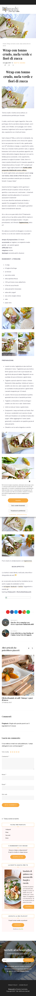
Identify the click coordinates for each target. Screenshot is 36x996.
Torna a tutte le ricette (11, 819)
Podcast (18, 925)
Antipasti (8, 829)
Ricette (16, 63)
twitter (6, 2)
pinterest (21, 2)
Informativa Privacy (22, 514)
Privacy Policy (24, 971)
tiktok (28, 2)
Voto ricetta (5, 752)
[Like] (8, 612)
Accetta (18, 500)
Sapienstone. (28, 561)
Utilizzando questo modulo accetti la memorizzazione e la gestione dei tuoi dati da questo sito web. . (18, 968)
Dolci (7, 838)
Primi (7, 832)
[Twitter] (16, 612)
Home (4, 44)
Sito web (4, 794)
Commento (5, 756)
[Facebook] (12, 612)
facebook (10, 2)
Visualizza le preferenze (18, 511)
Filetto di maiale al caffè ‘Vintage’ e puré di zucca (17, 699)
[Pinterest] (20, 612)
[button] (29, 481)
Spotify (21, 929)
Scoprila (29, 906)
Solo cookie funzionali (18, 506)
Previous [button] (28, 648)
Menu (32, 9)
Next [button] (32, 648)
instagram (14, 2)
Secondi (22, 63)
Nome (4, 774)
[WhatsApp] (28, 612)
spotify (25, 2)
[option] (18, 679)
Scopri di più (18, 857)
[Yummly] (24, 612)
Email (3, 2)
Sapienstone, (24, 222)
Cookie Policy (12, 514)
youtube (17, 2)
